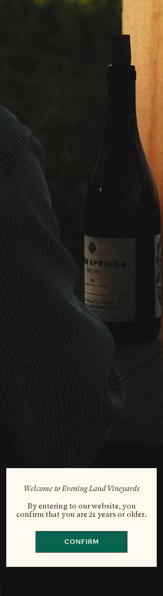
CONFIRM (81, 541)
